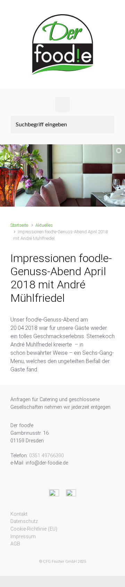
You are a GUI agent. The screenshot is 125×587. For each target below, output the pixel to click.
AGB (15, 544)
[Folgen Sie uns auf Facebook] (54, 494)
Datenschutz (24, 521)
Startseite (19, 225)
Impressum (23, 537)
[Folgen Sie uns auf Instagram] (71, 494)
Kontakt (18, 514)
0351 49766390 (46, 456)
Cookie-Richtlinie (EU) (33, 529)
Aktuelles (44, 225)
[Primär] (62, 104)
